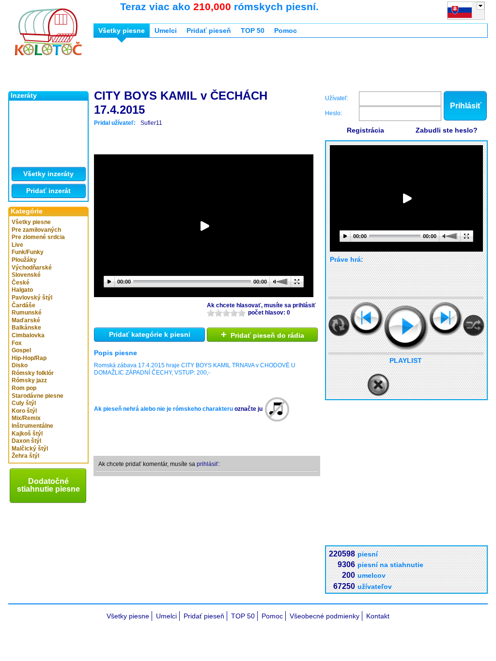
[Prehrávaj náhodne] (473, 325)
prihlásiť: (208, 464)
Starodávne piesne (37, 395)
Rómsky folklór (33, 373)
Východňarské (32, 267)
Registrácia (365, 130)
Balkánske (26, 327)
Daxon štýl (26, 440)
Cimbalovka (28, 335)
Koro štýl (24, 410)
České (21, 282)
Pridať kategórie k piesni (149, 334)
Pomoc (285, 30)
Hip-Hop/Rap (29, 358)
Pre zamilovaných (36, 229)
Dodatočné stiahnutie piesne (48, 485)
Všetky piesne (31, 222)
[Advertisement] (269, 67)
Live (17, 244)
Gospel (21, 350)
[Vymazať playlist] (378, 385)
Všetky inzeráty (48, 174)
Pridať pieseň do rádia (262, 334)
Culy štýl (24, 403)
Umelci (166, 30)
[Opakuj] (339, 325)
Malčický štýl (30, 448)
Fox (17, 343)
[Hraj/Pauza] (406, 327)
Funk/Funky (28, 252)
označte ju (248, 409)
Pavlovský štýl (32, 297)
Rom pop (24, 388)
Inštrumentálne (32, 425)
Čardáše (23, 305)
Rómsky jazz (29, 380)
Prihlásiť (465, 106)
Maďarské (26, 320)
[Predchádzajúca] (367, 318)
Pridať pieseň (208, 30)
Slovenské (26, 274)
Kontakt (377, 616)
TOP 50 (252, 30)
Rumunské (27, 312)
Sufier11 (151, 123)
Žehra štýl (25, 455)
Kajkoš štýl (27, 433)
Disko (20, 365)
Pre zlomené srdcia (38, 237)
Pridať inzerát (48, 191)
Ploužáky (24, 259)
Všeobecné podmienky (324, 616)
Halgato (22, 289)
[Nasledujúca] (446, 318)
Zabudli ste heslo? (447, 130)
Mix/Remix (26, 418)
